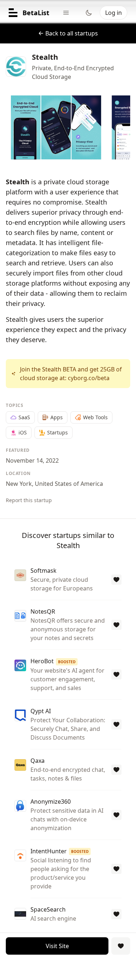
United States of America (69, 484)
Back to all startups (71, 33)
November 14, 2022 (32, 460)
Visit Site (57, 946)
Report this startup (29, 500)
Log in (113, 13)
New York (19, 484)
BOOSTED (66, 661)
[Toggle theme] (88, 12)
